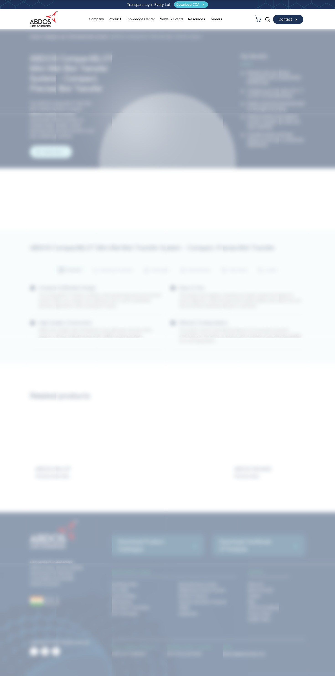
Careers (216, 19)
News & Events (171, 19)
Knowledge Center (140, 19)
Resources (196, 19)
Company (96, 19)
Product (114, 19)
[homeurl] (44, 19)
